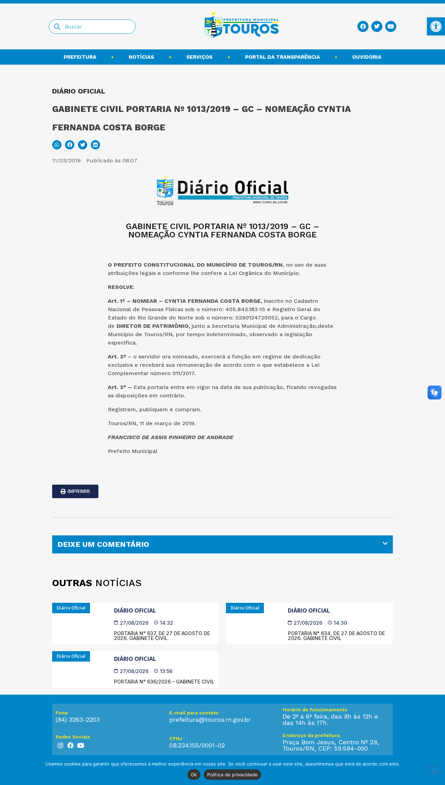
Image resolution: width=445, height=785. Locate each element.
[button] (57, 144)
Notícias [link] (141, 57)
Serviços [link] (199, 57)
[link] (436, 26)
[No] (434, 770)
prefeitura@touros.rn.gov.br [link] (210, 719)
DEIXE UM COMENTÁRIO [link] (103, 544)
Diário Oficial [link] (135, 610)
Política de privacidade (232, 774)
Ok (194, 774)
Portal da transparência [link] (282, 57)
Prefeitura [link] (80, 57)
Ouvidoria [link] (366, 57)
